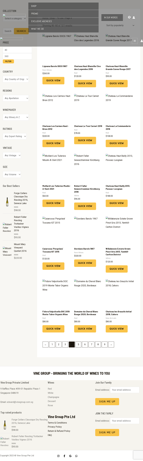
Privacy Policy (55, 426)
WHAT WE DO (37, 28)
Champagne (53, 397)
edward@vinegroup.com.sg (20, 402)
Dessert (52, 401)
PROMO (34, 13)
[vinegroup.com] (14, 17)
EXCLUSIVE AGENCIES (41, 21)
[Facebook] (64, 456)
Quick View (53, 80)
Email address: (102, 390)
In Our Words (111, 17)
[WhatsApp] (76, 456)
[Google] (70, 456)
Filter (8, 61)
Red (50, 388)
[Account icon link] (134, 17)
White (50, 393)
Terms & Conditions (57, 422)
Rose (50, 405)
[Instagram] (58, 456)
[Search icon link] (139, 17)
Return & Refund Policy (59, 431)
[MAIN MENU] (135, 41)
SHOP (33, 6)
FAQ (50, 435)
